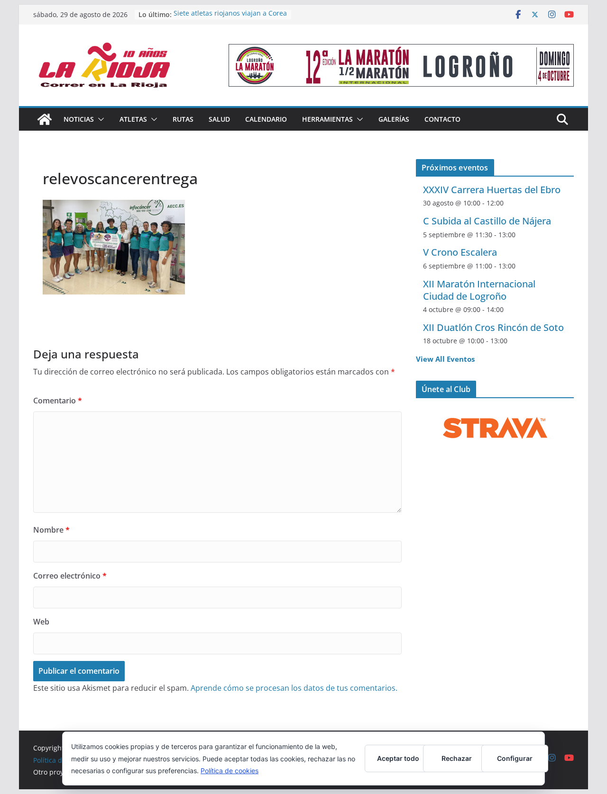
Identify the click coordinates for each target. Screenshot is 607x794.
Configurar (515, 758)
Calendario (266, 119)
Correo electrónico (70, 576)
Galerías (393, 119)
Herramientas (327, 119)
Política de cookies (229, 771)
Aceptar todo (398, 758)
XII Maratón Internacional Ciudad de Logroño (479, 290)
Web (41, 621)
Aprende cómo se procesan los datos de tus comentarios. (294, 688)
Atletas (133, 119)
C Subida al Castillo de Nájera (487, 220)
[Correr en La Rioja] (44, 119)
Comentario (57, 400)
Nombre (51, 530)
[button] (99, 119)
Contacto (442, 119)
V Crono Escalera (460, 252)
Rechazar (456, 758)
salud (219, 119)
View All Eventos (445, 359)
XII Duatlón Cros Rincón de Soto (493, 327)
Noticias (79, 119)
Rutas (183, 119)
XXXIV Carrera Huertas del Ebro (492, 189)
